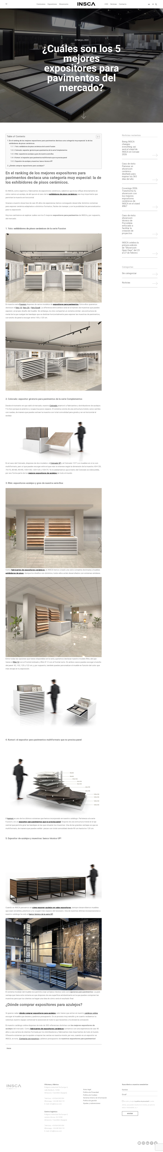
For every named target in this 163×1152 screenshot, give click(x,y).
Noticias (113, 4)
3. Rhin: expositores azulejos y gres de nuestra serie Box (34, 154)
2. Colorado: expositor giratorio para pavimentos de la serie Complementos (40, 150)
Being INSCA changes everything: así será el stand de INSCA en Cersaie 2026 (130, 148)
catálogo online (91, 1013)
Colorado (54, 406)
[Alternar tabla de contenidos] (96, 137)
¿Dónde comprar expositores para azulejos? (26, 166)
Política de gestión (90, 1101)
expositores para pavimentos (66, 304)
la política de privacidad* (142, 1101)
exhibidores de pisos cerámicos (63, 194)
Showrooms (63, 4)
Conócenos (41, 4)
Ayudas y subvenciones (91, 1103)
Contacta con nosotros (29, 1039)
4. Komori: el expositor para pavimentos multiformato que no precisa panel (40, 157)
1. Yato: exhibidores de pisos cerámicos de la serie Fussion (34, 146)
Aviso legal (87, 1089)
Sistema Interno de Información (95, 1098)
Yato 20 (26, 308)
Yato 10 (18, 308)
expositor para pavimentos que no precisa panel (40, 822)
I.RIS (106, 4)
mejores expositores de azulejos (42, 473)
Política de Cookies (90, 1095)
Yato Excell (35, 308)
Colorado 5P (55, 463)
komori (10, 818)
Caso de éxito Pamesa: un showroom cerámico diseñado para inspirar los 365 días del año (129, 171)
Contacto (122, 4)
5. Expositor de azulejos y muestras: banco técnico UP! (33, 161)
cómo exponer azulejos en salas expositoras (51, 907)
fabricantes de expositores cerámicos (28, 570)
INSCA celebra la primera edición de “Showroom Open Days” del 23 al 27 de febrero (131, 247)
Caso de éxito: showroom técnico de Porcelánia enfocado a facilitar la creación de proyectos (129, 224)
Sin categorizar (129, 273)
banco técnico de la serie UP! (41, 914)
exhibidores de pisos (15, 573)
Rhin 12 (16, 662)
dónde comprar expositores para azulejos (37, 1013)
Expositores (52, 4)
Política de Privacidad (91, 1092)
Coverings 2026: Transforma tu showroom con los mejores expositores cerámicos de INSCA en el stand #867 (131, 197)
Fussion (22, 304)
